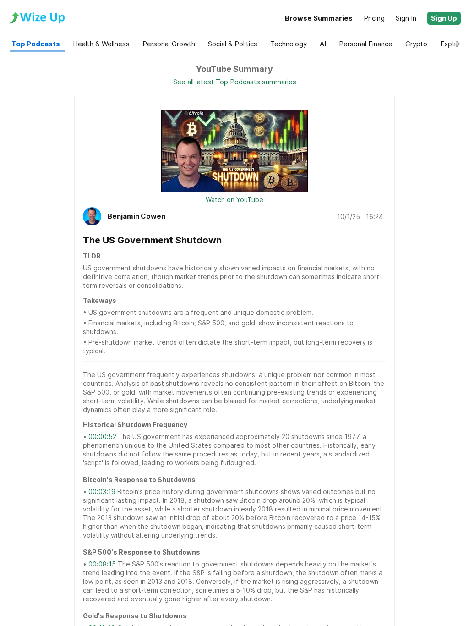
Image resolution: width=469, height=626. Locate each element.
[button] (444, 18)
